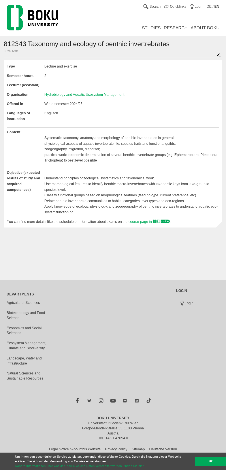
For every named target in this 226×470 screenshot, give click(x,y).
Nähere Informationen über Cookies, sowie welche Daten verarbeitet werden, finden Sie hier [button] (79, 466)
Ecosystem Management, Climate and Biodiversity (26, 345)
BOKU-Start (11, 51)
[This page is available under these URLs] (219, 55)
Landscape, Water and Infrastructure (24, 360)
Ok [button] (211, 461)
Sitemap (138, 449)
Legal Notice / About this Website (75, 449)
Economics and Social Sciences (24, 330)
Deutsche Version (163, 449)
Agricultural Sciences (23, 303)
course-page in (140, 222)
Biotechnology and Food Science (26, 315)
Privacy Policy (116, 449)
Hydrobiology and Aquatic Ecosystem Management (84, 94)
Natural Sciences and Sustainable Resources (25, 375)
